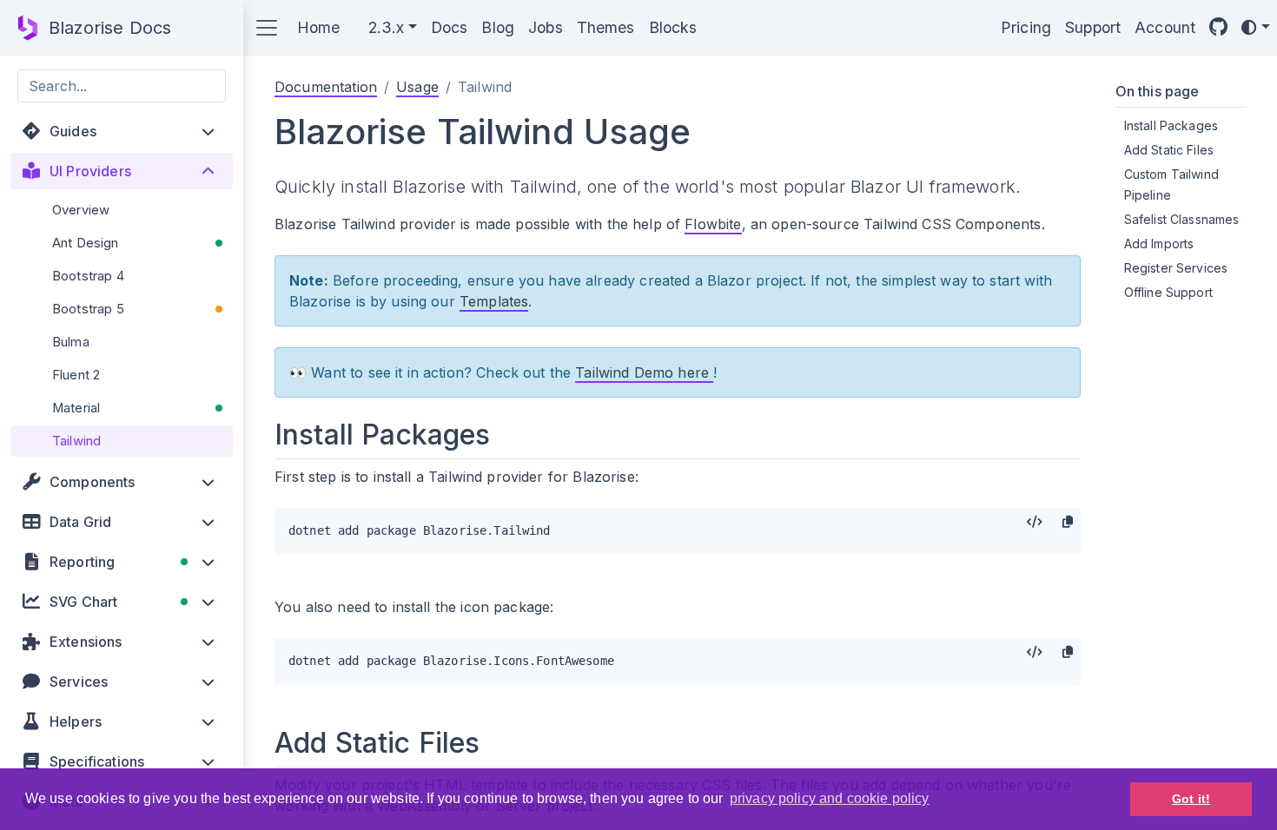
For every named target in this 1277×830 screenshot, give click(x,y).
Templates (494, 301)
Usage (417, 87)
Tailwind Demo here (644, 372)
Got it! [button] (1191, 799)
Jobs (545, 27)
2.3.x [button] (386, 27)
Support (1093, 27)
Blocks (673, 27)
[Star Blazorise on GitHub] (1218, 27)
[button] (121, 131)
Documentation (326, 87)
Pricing (1026, 27)
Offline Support (1168, 292)
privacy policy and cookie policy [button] (830, 798)
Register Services (1176, 267)
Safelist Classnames (1182, 219)
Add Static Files (1169, 149)
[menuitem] (121, 210)
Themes (606, 27)
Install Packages (1171, 125)
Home (319, 27)
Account (1165, 27)
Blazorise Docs (110, 27)
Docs (449, 27)
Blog (497, 27)
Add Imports (1159, 243)
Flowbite (713, 224)
